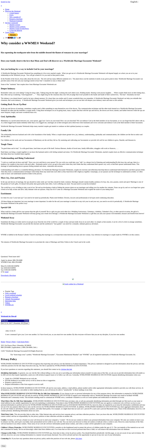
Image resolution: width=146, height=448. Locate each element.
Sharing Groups (14, 25)
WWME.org (9, 305)
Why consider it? (15, 17)
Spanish (142, 2)
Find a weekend (10, 293)
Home (7, 9)
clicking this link (66, 369)
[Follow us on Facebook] (73, 279)
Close (3, 446)
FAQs (11, 15)
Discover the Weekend (12, 11)
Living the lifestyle (15, 30)
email (6, 272)
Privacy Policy (11, 342)
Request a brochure (15, 19)
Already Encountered (12, 299)
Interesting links (10, 301)
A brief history (14, 13)
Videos (7, 303)
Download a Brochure (8, 275)
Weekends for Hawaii (8, 316)
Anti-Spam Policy (23, 342)
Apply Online (9, 32)
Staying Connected (11, 23)
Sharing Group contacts (17, 27)
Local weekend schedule (13, 295)
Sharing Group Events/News (19, 28)
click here (78, 438)
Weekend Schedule (15, 21)
